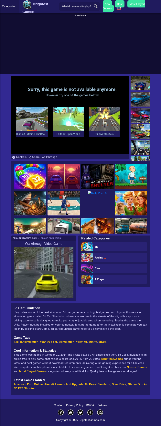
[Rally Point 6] (97, 200)
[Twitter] (80, 412)
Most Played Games (32, 371)
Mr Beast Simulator (97, 384)
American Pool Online (28, 384)
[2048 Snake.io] (30, 176)
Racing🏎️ (100, 257)
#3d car (52, 341)
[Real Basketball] (64, 203)
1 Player (100, 279)
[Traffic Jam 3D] (140, 147)
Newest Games (137, 367)
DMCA (90, 405)
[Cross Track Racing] (140, 131)
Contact (58, 405)
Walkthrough (49, 156)
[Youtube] (70, 412)
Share (35, 156)
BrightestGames (112, 358)
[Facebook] (90, 412)
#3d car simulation (26, 341)
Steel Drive (119, 384)
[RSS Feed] (100, 412)
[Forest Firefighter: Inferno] (97, 230)
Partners (102, 405)
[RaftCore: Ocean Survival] (30, 203)
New (107, 4)
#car (43, 341)
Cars (97, 268)
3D (96, 246)
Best (120, 4)
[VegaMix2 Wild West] (131, 203)
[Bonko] (131, 176)
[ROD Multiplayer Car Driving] (140, 115)
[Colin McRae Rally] (140, 83)
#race (102, 341)
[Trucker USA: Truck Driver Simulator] (64, 230)
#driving (81, 341)
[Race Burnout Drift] (140, 99)
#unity (93, 341)
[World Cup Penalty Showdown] (30, 230)
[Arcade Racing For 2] (64, 176)
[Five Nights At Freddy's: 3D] (97, 176)
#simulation (66, 341)
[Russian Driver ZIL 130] (131, 230)
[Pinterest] (60, 412)
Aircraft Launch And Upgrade (63, 384)
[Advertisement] (81, 44)
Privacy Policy (74, 405)
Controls (21, 156)
